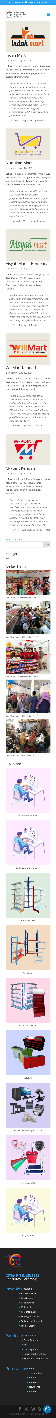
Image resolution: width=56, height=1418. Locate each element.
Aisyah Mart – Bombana (27, 263)
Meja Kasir (26, 1307)
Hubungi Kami (31, 1349)
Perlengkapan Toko (30, 1316)
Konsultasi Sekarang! (21, 1278)
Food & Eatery (28, 1325)
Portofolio (34, 1382)
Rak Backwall (27, 1302)
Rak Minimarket (29, 1293)
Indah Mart (16, 55)
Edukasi (33, 1377)
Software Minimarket (31, 1321)
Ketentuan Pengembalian (36, 1358)
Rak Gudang (27, 1298)
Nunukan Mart (19, 163)
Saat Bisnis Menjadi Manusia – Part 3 (22, 716)
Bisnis (8, 558)
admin (14, 60)
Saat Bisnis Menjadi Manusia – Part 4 (22, 676)
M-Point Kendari (20, 468)
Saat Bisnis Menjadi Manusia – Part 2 (22, 755)
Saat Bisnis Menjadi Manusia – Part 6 (22, 597)
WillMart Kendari (21, 367)
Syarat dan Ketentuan (35, 1353)
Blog (26, 1344)
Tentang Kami (36, 1373)
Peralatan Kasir (28, 1311)
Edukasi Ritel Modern (28, 815)
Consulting (26, 1288)
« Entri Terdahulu (14, 539)
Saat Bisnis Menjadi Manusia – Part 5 (22, 637)
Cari (47, 544)
